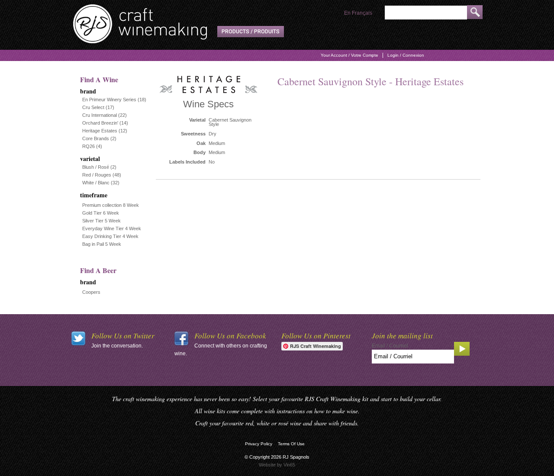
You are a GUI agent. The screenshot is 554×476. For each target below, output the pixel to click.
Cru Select (93, 107)
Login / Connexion (405, 55)
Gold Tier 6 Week (100, 212)
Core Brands (95, 138)
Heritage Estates (99, 130)
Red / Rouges (96, 174)
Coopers (91, 292)
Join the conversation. (117, 346)
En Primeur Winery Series (109, 99)
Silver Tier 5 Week (101, 220)
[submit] (475, 12)
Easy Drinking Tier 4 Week (110, 236)
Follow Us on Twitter (123, 336)
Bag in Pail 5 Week (101, 244)
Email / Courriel (390, 346)
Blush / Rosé (95, 167)
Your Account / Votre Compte (349, 55)
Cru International (99, 115)
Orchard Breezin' (100, 122)
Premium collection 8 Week (110, 205)
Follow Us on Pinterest (316, 336)
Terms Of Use (291, 443)
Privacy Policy (258, 443)
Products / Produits (251, 32)
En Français (358, 13)
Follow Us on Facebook (230, 336)
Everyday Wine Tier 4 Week (111, 228)
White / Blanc (96, 182)
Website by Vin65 (277, 464)
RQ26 (88, 146)
